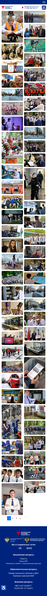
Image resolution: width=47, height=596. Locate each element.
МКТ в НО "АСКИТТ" (23, 586)
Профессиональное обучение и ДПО (23, 573)
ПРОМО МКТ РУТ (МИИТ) (23, 588)
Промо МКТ (23, 561)
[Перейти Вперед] (23, 517)
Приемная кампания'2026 (23, 576)
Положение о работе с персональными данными (23, 563)
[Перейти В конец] (26, 517)
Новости (23, 559)
